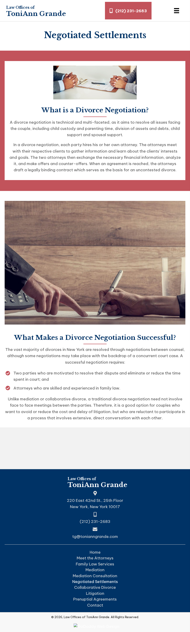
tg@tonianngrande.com (95, 536)
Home (95, 552)
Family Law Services (95, 564)
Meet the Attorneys (95, 558)
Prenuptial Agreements (95, 599)
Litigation (95, 593)
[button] (128, 10)
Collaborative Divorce (95, 587)
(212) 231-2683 (95, 521)
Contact (95, 605)
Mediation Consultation (95, 576)
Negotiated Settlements (95, 581)
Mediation (95, 570)
